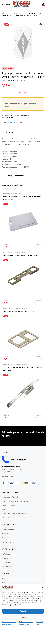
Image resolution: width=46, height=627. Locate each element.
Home (4, 13)
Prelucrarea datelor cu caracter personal (9, 623)
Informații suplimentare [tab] (14, 175)
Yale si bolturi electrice (20, 252)
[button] (43, 587)
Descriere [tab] (9, 132)
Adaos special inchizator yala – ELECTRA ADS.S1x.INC (22, 255)
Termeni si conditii (39, 623)
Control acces (12, 13)
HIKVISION (10, 80)
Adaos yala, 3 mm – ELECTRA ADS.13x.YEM (18, 311)
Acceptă (23, 611)
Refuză (23, 617)
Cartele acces (22, 13)
